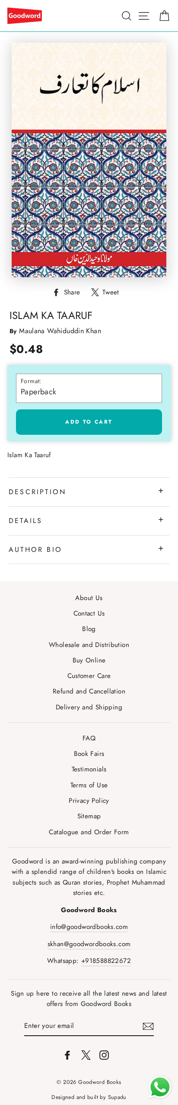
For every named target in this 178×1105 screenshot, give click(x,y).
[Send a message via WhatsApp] (160, 1087)
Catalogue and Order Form (89, 832)
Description (37, 492)
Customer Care (89, 676)
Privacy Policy (89, 800)
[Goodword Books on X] (86, 1054)
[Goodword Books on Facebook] (67, 1054)
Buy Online (89, 660)
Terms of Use (89, 785)
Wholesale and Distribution (89, 645)
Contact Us (89, 613)
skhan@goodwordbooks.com (89, 944)
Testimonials (89, 769)
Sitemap (89, 816)
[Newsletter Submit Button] (148, 1026)
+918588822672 (106, 961)
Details (25, 521)
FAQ (89, 738)
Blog (89, 629)
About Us (88, 598)
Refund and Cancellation (89, 691)
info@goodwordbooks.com (89, 927)
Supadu (117, 1097)
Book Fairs (89, 753)
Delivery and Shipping (89, 707)
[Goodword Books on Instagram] (104, 1054)
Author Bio (35, 549)
